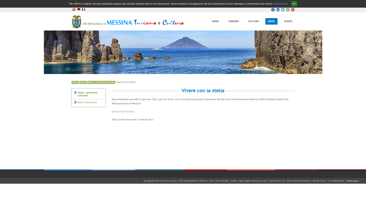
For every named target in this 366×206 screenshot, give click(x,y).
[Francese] (83, 9)
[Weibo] (292, 10)
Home (75, 82)
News (83, 82)
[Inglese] (73, 9)
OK (294, 3)
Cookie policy (280, 3)
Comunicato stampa (123, 111)
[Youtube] (287, 10)
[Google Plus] (282, 10)
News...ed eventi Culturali (101, 82)
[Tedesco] (78, 9)
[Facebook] (273, 10)
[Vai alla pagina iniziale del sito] (128, 27)
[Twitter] (278, 10)
